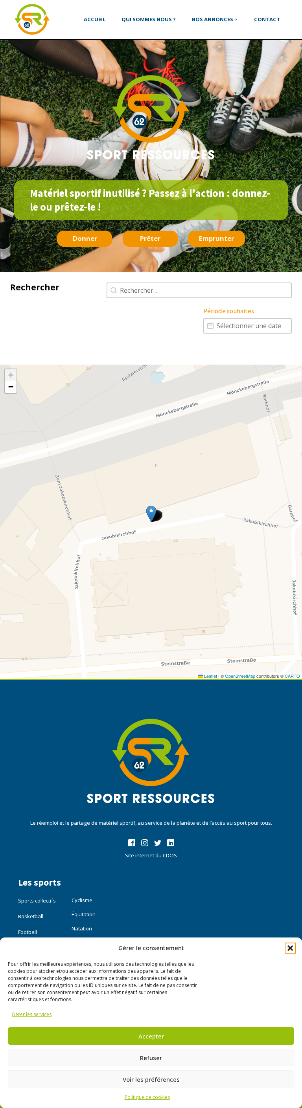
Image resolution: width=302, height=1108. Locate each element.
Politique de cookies (147, 1097)
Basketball (30, 916)
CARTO (292, 676)
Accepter (151, 1036)
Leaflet (210, 676)
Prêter (150, 238)
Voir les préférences (151, 1079)
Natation (82, 928)
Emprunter (216, 238)
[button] (290, 948)
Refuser (151, 1058)
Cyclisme (82, 900)
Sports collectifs (37, 900)
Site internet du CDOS (151, 855)
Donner (84, 238)
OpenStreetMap (240, 676)
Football (27, 932)
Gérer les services (32, 1014)
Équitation (84, 914)
